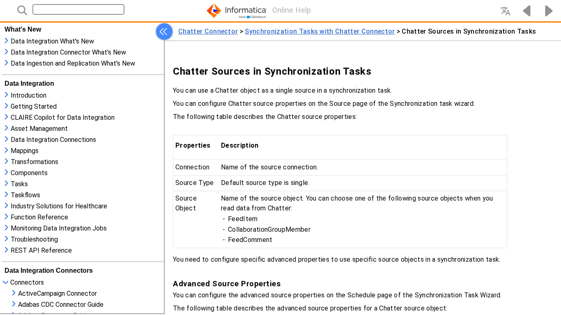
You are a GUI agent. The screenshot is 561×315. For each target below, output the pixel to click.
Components (29, 173)
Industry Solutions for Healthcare (59, 206)
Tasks (19, 184)
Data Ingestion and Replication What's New (73, 63)
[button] (164, 31)
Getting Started (34, 106)
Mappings (25, 151)
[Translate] (505, 11)
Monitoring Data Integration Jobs (59, 228)
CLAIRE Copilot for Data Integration (63, 117)
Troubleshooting (34, 239)
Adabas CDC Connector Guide (60, 304)
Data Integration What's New (52, 41)
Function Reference (39, 217)
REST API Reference (41, 250)
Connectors (27, 282)
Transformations (34, 162)
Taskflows (25, 195)
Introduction (28, 95)
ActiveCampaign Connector (57, 293)
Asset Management (39, 128)
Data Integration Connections (53, 140)
